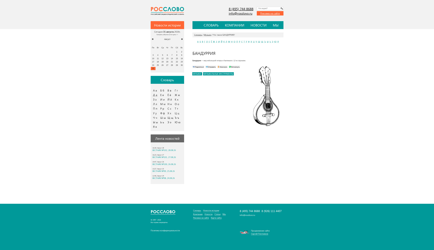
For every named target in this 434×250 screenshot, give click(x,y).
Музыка (207, 34)
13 (167, 58)
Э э (169, 122)
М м (162, 104)
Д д (155, 95)
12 (163, 58)
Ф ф (162, 113)
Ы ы (155, 122)
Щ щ (170, 117)
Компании (234, 25)
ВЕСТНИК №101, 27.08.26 (164, 157)
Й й (169, 99)
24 (153, 65)
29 (177, 65)
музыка (197, 73)
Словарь (211, 25)
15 (177, 58)
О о (177, 104)
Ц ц (177, 113)
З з (155, 99)
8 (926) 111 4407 (272, 211)
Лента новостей (167, 138)
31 (153, 68)
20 (167, 62)
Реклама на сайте (270, 13)
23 (182, 62)
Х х (169, 113)
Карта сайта (216, 218)
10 (153, 58)
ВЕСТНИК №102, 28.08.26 (164, 150)
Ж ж (177, 95)
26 (163, 65)
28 (172, 65)
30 (182, 65)
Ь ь (162, 122)
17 (153, 62)
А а (155, 90)
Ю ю (177, 122)
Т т (176, 108)
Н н (169, 104)
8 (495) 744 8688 (241, 9)
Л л (155, 104)
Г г (176, 90)
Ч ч (155, 117)
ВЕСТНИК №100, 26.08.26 (164, 164)
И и (162, 99)
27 (167, 65)
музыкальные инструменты (218, 73)
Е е (162, 95)
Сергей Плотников (259, 233)
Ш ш (163, 117)
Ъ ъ (177, 117)
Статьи (218, 214)
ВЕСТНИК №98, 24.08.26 (163, 178)
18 (158, 62)
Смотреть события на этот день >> (167, 34)
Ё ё (169, 95)
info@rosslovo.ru (240, 13)
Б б (162, 90)
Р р (162, 108)
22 (177, 62)
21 (172, 62)
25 (158, 65)
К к (176, 99)
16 (182, 58)
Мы (276, 25)
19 (163, 62)
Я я (155, 126)
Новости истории (211, 210)
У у (155, 113)
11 (158, 58)
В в (169, 90)
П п (155, 108)
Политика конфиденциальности (165, 230)
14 (172, 58)
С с (169, 108)
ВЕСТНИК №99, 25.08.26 (163, 171)
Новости (259, 25)
